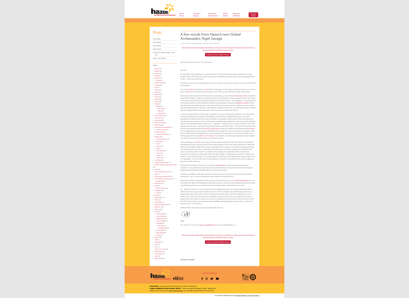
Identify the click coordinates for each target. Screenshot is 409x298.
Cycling (157, 90)
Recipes (158, 106)
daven (188, 92)
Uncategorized (159, 254)
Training (158, 235)
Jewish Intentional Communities (163, 179)
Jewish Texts (158, 183)
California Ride (160, 214)
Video (156, 256)
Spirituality (158, 242)
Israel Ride (159, 223)
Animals (157, 73)
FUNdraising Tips (161, 218)
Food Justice (158, 120)
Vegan (159, 111)
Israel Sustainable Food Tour (162, 171)
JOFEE (156, 186)
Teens (156, 244)
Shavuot (158, 153)
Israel (156, 169)
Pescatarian (161, 108)
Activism (157, 68)
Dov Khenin (251, 128)
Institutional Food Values (161, 162)
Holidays (157, 136)
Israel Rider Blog (162, 228)
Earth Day (159, 141)
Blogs (157, 32)
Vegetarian (161, 113)
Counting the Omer (161, 139)
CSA (156, 87)
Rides (156, 211)
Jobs (249, 295)
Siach (156, 239)
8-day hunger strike (240, 96)
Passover (158, 146)
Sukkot (158, 155)
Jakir (156, 174)
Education (157, 94)
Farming (157, 101)
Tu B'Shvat (159, 158)
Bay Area (158, 80)
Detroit (156, 92)
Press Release (158, 202)
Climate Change (159, 83)
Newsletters (206, 43)
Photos (156, 200)
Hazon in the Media (159, 58)
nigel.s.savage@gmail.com (208, 225)
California (157, 78)
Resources (157, 209)
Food (156, 104)
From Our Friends (159, 122)
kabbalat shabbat (242, 103)
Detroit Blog (157, 46)
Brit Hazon (157, 75)
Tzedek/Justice (158, 251)
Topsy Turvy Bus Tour (160, 249)
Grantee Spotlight (161, 221)
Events (156, 97)
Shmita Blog (157, 42)
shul (206, 89)
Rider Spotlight (160, 232)
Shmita (156, 237)
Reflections (217, 43)
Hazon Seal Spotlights (162, 134)
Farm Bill (157, 99)
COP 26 (197, 142)
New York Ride (160, 230)
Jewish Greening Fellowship (162, 176)
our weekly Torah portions (240, 180)
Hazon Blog (156, 39)
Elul (157, 143)
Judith (158, 193)
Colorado (157, 85)
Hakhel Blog (157, 49)
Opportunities (158, 197)
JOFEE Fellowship (161, 188)
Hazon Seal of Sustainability (162, 127)
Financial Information (241, 295)
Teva (156, 246)
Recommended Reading (161, 204)
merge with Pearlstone (176, 291)
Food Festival (158, 118)
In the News (158, 160)
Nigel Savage (185, 43)
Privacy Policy (255, 295)
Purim (157, 148)
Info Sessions (161, 225)
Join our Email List (209, 273)
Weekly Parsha (159, 258)
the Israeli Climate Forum (211, 128)
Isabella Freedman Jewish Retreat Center (166, 165)
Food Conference (159, 115)
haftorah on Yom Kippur (206, 136)
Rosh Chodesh (160, 151)
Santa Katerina (221, 165)
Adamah (157, 71)
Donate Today (253, 15)
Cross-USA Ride (160, 216)
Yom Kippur (190, 89)
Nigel (211, 43)
